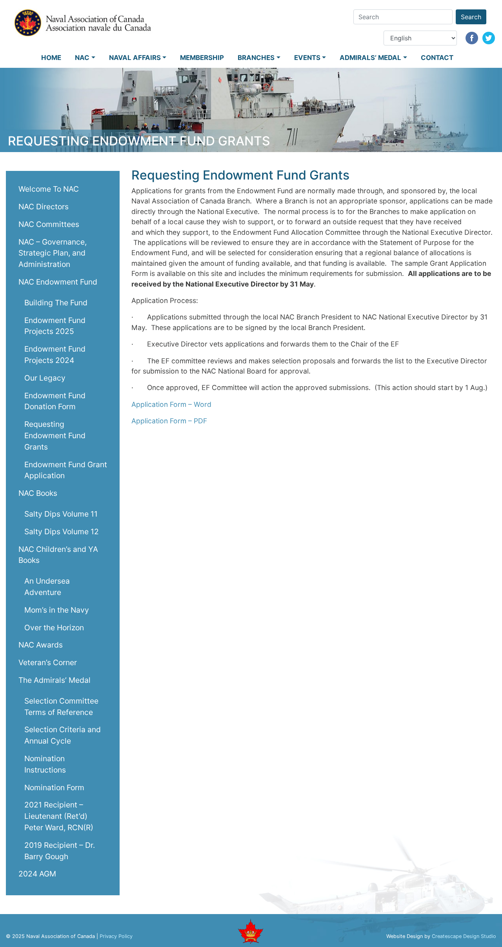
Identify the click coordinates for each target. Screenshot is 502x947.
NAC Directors (43, 206)
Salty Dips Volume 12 (61, 531)
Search (471, 17)
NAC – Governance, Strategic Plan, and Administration (52, 253)
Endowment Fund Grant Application (65, 469)
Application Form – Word (171, 404)
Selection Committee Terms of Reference (61, 706)
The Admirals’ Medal (54, 679)
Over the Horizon (54, 627)
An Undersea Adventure (47, 586)
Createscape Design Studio (464, 936)
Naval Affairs (135, 58)
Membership (202, 58)
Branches (256, 58)
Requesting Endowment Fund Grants (54, 435)
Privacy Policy (116, 936)
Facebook (472, 38)
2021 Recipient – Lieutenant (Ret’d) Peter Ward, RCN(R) (58, 816)
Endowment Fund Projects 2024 (54, 354)
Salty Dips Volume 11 (61, 513)
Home (51, 58)
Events (307, 58)
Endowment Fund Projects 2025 (54, 325)
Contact (437, 58)
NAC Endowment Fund (57, 281)
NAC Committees (48, 224)
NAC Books (37, 493)
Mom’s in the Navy (56, 609)
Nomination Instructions (45, 763)
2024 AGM (37, 873)
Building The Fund (55, 302)
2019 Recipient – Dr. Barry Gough (59, 850)
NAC (82, 58)
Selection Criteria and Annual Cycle (62, 735)
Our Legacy (44, 377)
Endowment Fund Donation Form (54, 400)
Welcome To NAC (48, 189)
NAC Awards (40, 644)
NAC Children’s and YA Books (58, 554)
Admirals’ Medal (370, 58)
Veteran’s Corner (47, 662)
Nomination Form (54, 787)
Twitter (488, 38)
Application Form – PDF (169, 421)
